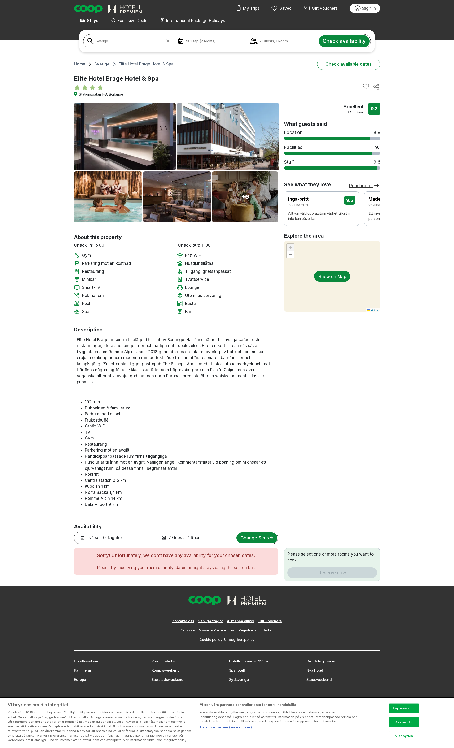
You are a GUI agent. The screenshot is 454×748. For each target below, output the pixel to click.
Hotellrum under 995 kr (249, 661)
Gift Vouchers (325, 8)
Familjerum (83, 670)
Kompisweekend (166, 670)
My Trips (251, 8)
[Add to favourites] (366, 87)
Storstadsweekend (167, 680)
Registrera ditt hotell (256, 630)
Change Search (256, 538)
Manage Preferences (217, 630)
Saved (285, 8)
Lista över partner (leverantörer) (226, 727)
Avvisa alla (403, 722)
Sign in (369, 8)
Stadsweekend (319, 680)
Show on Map (332, 276)
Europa (80, 680)
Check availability (344, 41)
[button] (373, 208)
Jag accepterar (404, 708)
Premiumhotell (164, 661)
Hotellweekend (87, 661)
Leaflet (374, 309)
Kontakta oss (183, 621)
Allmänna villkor (240, 621)
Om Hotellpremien (321, 661)
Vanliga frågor (210, 621)
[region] (227, 722)
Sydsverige (239, 680)
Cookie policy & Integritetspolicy (227, 640)
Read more (361, 185)
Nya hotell (315, 670)
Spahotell (237, 670)
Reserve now (332, 572)
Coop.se (188, 630)
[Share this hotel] (376, 87)
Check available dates (348, 64)
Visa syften (404, 736)
